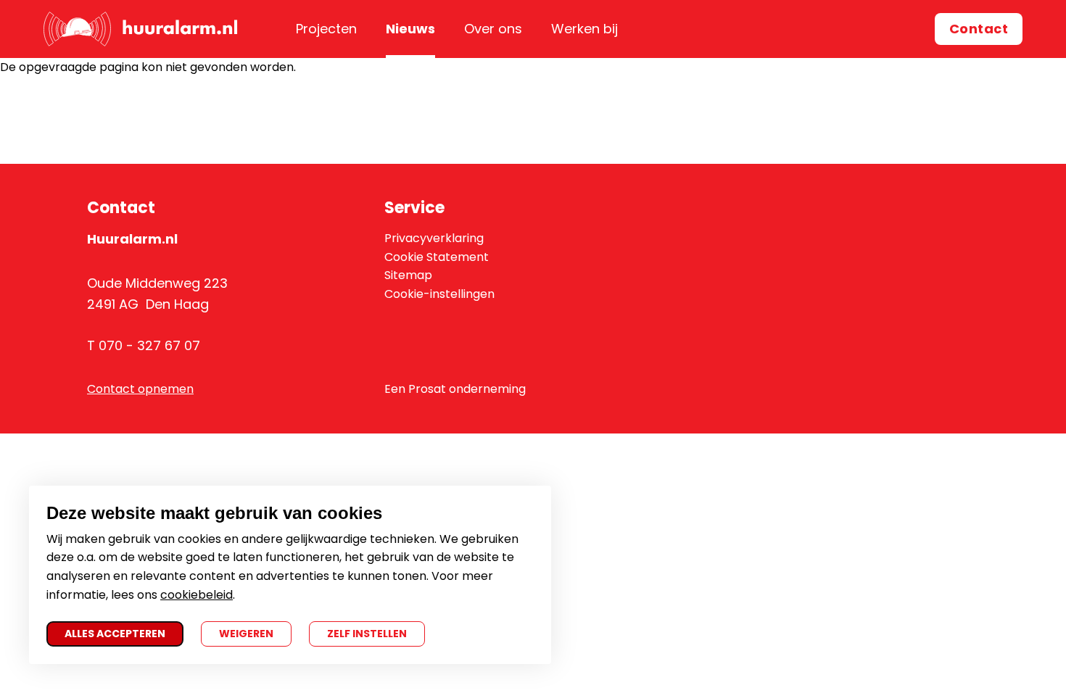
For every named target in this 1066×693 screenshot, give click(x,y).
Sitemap (408, 275)
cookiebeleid (196, 594)
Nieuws (410, 29)
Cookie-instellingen (439, 294)
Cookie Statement (436, 257)
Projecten (326, 29)
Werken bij (584, 29)
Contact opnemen (140, 389)
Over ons (493, 29)
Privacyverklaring (434, 238)
